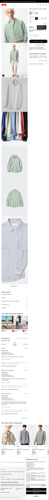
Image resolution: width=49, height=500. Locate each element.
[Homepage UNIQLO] (4, 4)
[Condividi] (30, 45)
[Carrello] (43, 4)
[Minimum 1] (31, 35)
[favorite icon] (14, 446)
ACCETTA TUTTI (36, 489)
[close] (1, 1)
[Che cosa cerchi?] (37, 4)
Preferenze (36, 496)
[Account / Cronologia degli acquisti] (40, 4)
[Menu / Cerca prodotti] (46, 4)
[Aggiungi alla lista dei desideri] (10, 317)
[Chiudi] (44, 27)
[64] (36, 13)
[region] (36, 479)
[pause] (26, 94)
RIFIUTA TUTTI (36, 492)
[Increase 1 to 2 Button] (37, 35)
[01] (33, 13)
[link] (26, 1)
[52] (30, 13)
